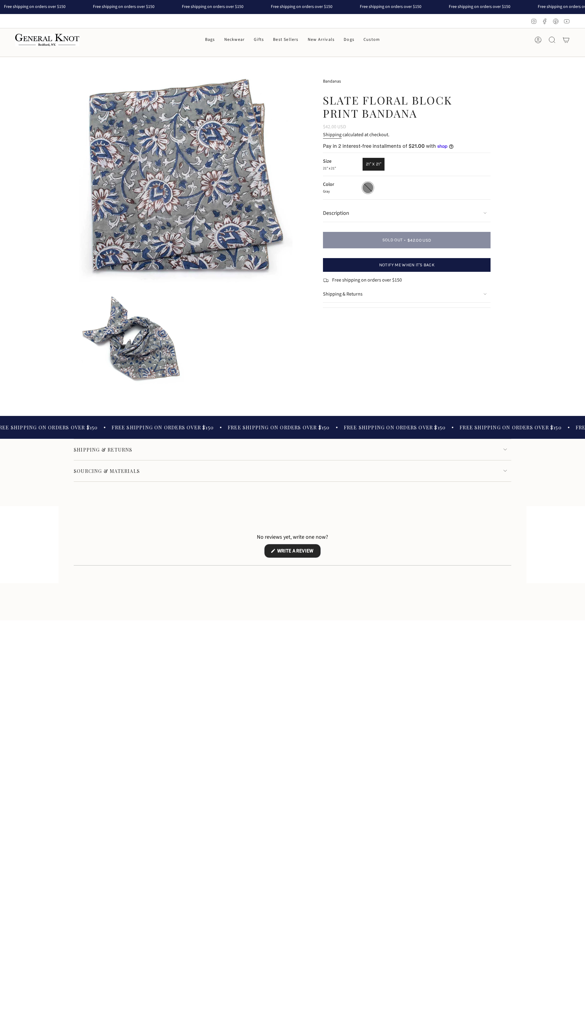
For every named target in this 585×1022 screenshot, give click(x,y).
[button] (210, 40)
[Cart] (566, 40)
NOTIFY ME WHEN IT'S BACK (406, 265)
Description (336, 213)
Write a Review (298, 552)
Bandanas (332, 81)
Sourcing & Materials (107, 471)
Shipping (332, 134)
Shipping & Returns (343, 294)
